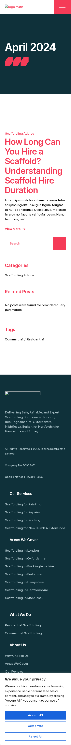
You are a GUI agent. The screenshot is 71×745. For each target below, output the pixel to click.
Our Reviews (14, 671)
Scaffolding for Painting (23, 504)
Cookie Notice (14, 477)
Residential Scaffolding (23, 625)
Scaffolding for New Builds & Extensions (35, 528)
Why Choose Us (17, 656)
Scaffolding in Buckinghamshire (29, 566)
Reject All (35, 736)
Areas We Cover (16, 663)
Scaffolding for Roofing (22, 520)
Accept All (35, 715)
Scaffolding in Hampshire (24, 582)
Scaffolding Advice (19, 133)
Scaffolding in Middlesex (24, 598)
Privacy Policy (34, 477)
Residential (35, 339)
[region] (35, 709)
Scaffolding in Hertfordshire (26, 590)
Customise (35, 726)
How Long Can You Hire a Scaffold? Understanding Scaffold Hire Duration (33, 166)
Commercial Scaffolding (23, 633)
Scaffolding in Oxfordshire (25, 558)
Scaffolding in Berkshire (23, 574)
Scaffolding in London (22, 550)
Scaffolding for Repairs (22, 512)
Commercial (14, 339)
